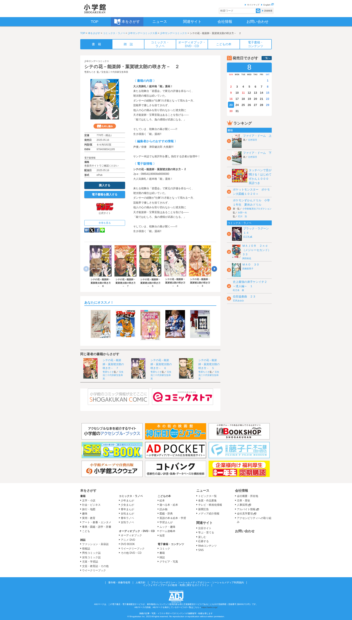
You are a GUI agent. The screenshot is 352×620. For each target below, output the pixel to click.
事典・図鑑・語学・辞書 (96, 526)
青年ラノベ (127, 518)
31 (237, 111)
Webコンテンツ (207, 545)
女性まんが (127, 513)
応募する (203, 541)
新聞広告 (203, 509)
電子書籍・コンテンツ (171, 544)
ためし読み (105, 126)
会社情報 (241, 490)
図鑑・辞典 (166, 513)
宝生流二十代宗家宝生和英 (114, 72)
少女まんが (127, 504)
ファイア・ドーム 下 (257, 152)
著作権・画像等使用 (119, 582)
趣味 (84, 513)
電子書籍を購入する (105, 194)
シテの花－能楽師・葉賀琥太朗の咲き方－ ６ (161, 364)
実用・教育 (88, 518)
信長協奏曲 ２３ (244, 296)
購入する (104, 185)
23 (231, 105)
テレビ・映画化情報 (210, 504)
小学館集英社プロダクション (257, 208)
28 (261, 105)
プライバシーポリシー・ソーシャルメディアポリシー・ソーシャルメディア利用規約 (197, 582)
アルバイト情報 (246, 509)
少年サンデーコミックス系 (142, 33)
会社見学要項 (245, 513)
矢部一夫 (242, 212)
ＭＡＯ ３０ (250, 264)
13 (255, 92)
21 (261, 98)
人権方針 (140, 582)
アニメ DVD (128, 539)
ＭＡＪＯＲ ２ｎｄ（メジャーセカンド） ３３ (258, 250)
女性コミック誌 (91, 557)
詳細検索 (268, 11)
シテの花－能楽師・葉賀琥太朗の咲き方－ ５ (209, 364)
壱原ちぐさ (90, 72)
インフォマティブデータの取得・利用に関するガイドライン (176, 585)
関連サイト (204, 522)
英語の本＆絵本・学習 (173, 518)
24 (237, 105)
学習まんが (167, 522)
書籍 (83, 496)
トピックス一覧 (207, 496)
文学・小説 (88, 500)
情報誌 (86, 548)
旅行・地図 (88, 509)
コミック (165, 548)
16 (231, 98)
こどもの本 (164, 496)
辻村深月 (252, 140)
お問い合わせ (245, 531)
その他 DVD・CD (131, 552)
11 (243, 92)
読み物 (163, 509)
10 (237, 92)
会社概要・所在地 (247, 496)
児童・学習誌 (90, 561)
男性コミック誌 (91, 552)
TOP (82, 33)
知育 (162, 535)
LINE (102, 230)
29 (267, 105)
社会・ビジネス (91, 504)
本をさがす (94, 33)
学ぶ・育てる (206, 532)
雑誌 (83, 539)
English (267, 5)
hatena (86, 230)
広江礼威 (247, 237)
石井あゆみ (238, 300)
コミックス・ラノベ (114, 33)
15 (267, 92)
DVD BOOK (128, 544)
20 (255, 98)
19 (249, 98)
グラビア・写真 (169, 561)
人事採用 (242, 504)
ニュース (202, 490)
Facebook (97, 230)
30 (231, 111)
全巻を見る (105, 222)
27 (255, 105)
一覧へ (266, 58)
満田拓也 (246, 258)
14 (261, 92)
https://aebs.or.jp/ (209, 607)
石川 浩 (242, 216)
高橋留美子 (247, 268)
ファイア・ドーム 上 (257, 135)
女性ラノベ (127, 522)
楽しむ (202, 537)
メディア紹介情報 (208, 513)
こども (86, 531)
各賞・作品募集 (207, 500)
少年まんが (127, 500)
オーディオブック (131, 535)
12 (249, 92)
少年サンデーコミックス (173, 33)
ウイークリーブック (94, 570)
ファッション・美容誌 (95, 544)
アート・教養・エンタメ (96, 522)
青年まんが (127, 509)
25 (243, 105)
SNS (201, 550)
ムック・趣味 (167, 526)
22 (267, 98)
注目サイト (204, 528)
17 (237, 98)
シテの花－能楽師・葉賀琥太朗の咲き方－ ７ (113, 364)
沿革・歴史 (243, 500)
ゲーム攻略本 (167, 531)
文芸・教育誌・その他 (95, 566)
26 (249, 105)
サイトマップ (253, 5)
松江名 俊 (238, 290)
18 (243, 98)
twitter (91, 230)
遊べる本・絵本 (169, 504)
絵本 (162, 500)
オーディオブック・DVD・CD (137, 531)
